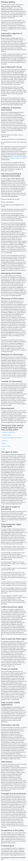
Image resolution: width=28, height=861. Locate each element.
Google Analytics (6, 435)
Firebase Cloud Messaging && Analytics (12, 437)
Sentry (3, 449)
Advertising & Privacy (17, 156)
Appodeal (4, 440)
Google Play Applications (8, 432)
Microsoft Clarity (6, 446)
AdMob (4, 443)
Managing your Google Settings (16, 158)
